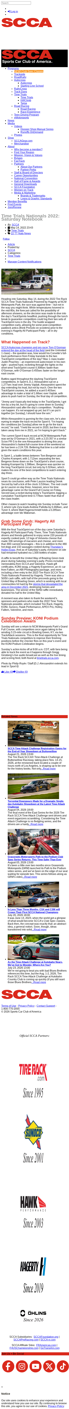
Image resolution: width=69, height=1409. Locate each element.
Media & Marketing (24, 192)
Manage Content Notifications (24, 261)
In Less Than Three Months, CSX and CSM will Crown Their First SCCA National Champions (34, 911)
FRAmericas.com (46, 1345)
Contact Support (46, 1005)
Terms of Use (8, 1005)
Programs (13, 68)
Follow (6, 239)
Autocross (20, 80)
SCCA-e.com (48, 1339)
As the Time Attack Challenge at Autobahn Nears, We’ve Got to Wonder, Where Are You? (35, 963)
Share (9, 267)
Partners (19, 164)
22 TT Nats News (21, 233)
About (11, 146)
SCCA (15, 224)
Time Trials (20, 94)
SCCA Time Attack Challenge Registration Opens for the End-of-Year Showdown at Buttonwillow (37, 750)
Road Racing (21, 106)
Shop (11, 137)
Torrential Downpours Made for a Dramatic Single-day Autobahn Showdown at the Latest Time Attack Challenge (36, 804)
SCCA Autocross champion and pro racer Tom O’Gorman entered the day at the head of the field (33, 349)
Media (11, 123)
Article (11, 244)
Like (8, 671)
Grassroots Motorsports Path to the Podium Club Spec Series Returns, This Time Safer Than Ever (35, 858)
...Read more (48, 768)
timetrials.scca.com (48, 658)
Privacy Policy (26, 1005)
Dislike (22, 671)
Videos (18, 126)
